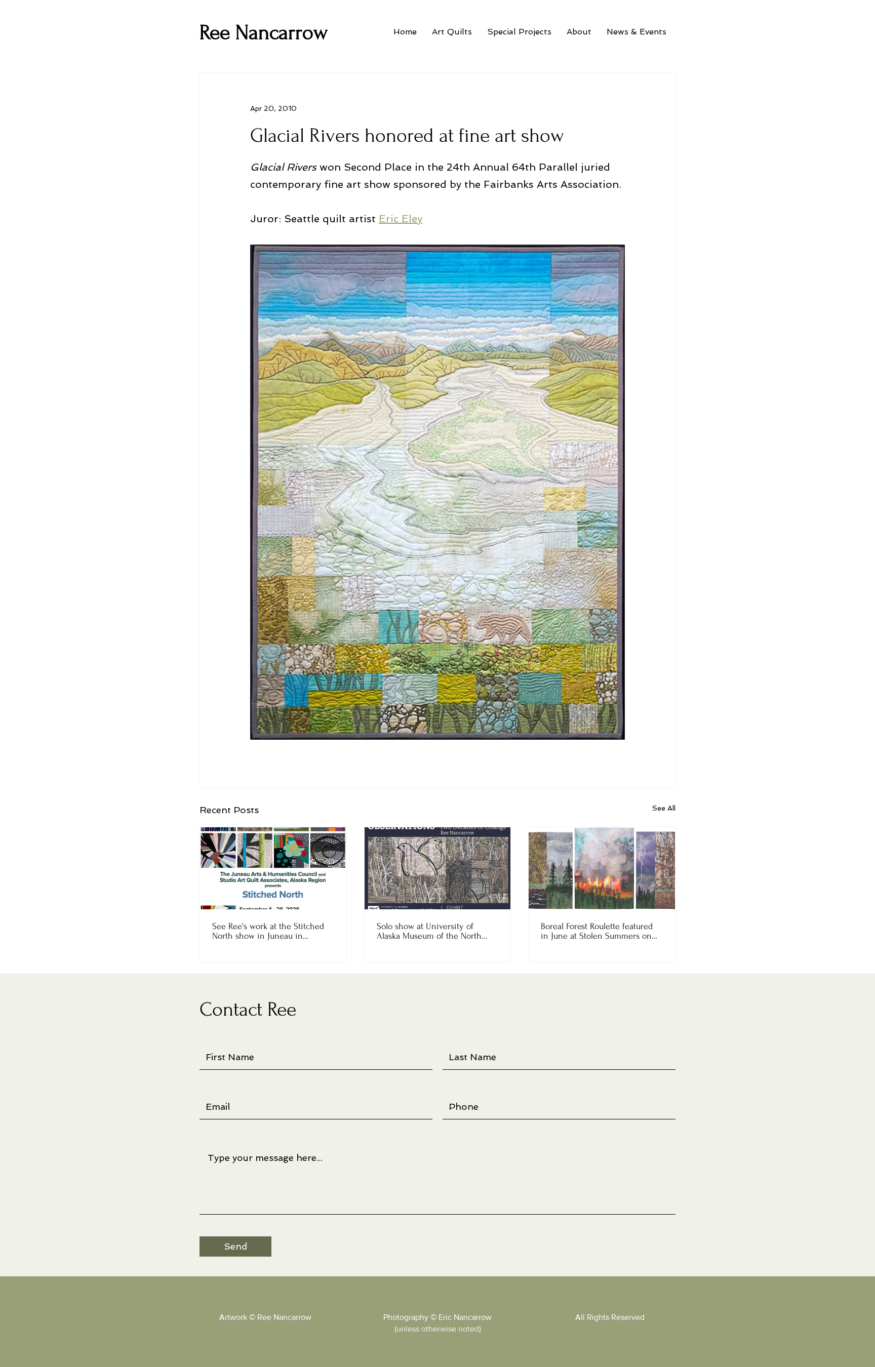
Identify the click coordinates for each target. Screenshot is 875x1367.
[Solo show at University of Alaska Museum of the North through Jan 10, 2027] (438, 868)
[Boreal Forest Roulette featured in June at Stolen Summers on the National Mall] (602, 868)
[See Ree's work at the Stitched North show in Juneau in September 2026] (273, 868)
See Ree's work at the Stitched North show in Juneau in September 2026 (268, 931)
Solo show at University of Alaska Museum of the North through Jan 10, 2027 (429, 931)
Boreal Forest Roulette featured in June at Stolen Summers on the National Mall (597, 931)
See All (663, 808)
